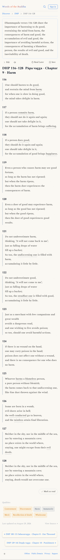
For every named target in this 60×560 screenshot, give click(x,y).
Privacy (47, 554)
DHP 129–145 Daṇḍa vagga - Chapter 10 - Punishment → (31, 542)
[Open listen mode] (14, 62)
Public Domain (37, 554)
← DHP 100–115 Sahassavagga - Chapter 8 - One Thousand (29, 534)
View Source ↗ (51, 523)
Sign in (53, 6)
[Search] (44, 6)
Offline (27, 554)
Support (55, 554)
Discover (6, 13)
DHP (17, 13)
